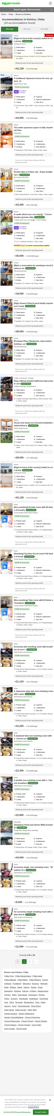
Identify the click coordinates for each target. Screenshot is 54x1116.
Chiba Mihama (35, 980)
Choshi (45, 980)
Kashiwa (17, 991)
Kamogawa (22, 995)
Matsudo (43, 983)
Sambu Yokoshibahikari (13, 1017)
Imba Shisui (36, 1006)
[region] (27, 1106)
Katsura (25, 991)
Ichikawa (7, 983)
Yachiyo (7, 995)
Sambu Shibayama (26, 1014)
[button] (36, 961)
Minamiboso (29, 1002)
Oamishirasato (24, 1006)
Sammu (7, 1006)
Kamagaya (32, 995)
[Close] (50, 1100)
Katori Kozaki (20, 1010)
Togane (34, 987)
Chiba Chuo (9, 976)
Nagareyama (43, 991)
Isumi (14, 1006)
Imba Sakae (9, 1010)
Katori (43, 1002)
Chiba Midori (22, 980)
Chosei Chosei (27, 1021)
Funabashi (17, 983)
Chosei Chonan (24, 1025)
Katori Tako (32, 1010)
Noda (6, 987)
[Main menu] (50, 3)
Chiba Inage (37, 976)
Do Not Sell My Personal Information (17, 1112)
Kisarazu (35, 983)
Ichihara (33, 991)
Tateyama (26, 983)
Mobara (13, 987)
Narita (19, 987)
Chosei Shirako (41, 1021)
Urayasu (14, 999)
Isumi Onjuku (9, 1029)
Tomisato (19, 1002)
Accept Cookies (40, 1112)
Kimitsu (42, 995)
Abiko (14, 995)
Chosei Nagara (10, 1025)
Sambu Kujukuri (10, 1014)
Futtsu (6, 999)
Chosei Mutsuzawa (12, 1021)
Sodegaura (33, 999)
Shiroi (11, 1002)
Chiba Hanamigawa (23, 976)
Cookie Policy (34, 1107)
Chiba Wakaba (10, 980)
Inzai (6, 1002)
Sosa (37, 1002)
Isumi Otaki (36, 1025)
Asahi (40, 987)
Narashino (8, 991)
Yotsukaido (23, 999)
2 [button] (29, 961)
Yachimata (43, 999)
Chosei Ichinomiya (32, 1017)
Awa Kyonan (21, 1029)
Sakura (26, 987)
